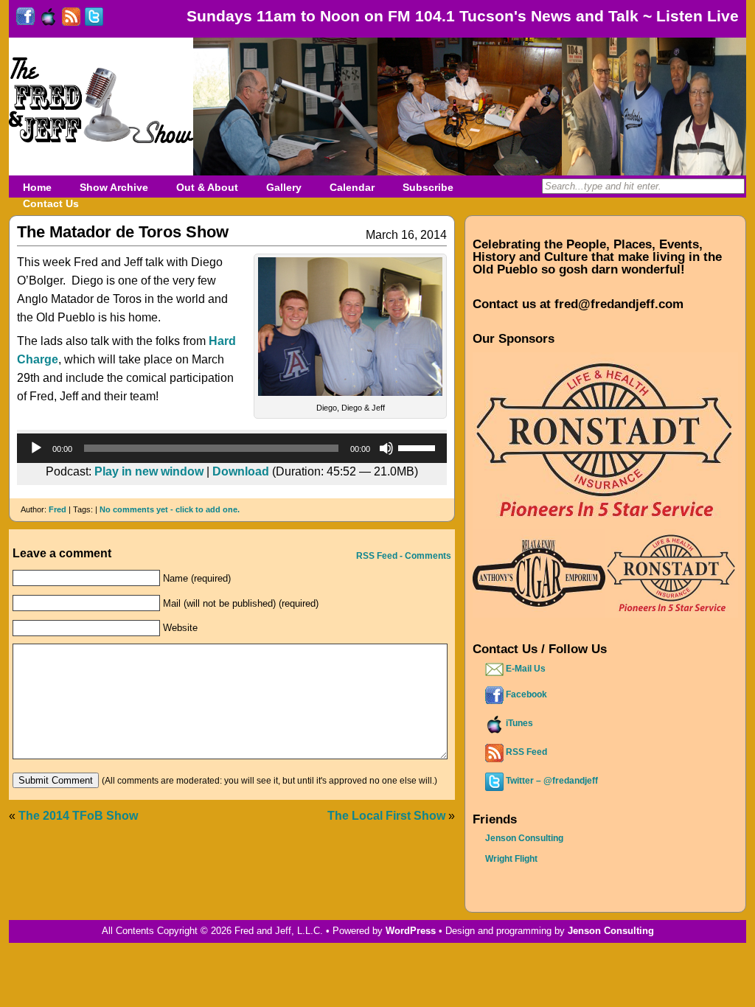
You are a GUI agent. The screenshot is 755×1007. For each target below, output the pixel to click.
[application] (232, 448)
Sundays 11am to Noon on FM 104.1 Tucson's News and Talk (413, 15)
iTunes (518, 723)
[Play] (36, 448)
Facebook (525, 694)
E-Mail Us (525, 668)
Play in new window (148, 471)
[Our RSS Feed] (71, 20)
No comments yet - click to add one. (170, 509)
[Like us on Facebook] (25, 20)
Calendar (352, 187)
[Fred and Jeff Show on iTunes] (48, 20)
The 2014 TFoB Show (78, 815)
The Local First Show (386, 815)
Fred (57, 509)
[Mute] (386, 448)
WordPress (411, 930)
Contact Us (51, 203)
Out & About (207, 187)
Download (240, 471)
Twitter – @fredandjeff (551, 780)
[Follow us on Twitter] (94, 20)
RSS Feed (525, 752)
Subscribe (428, 187)
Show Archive (114, 187)
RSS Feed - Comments (402, 556)
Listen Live (697, 15)
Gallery (284, 187)
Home (37, 187)
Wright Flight (511, 858)
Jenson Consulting (524, 838)
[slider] (418, 446)
